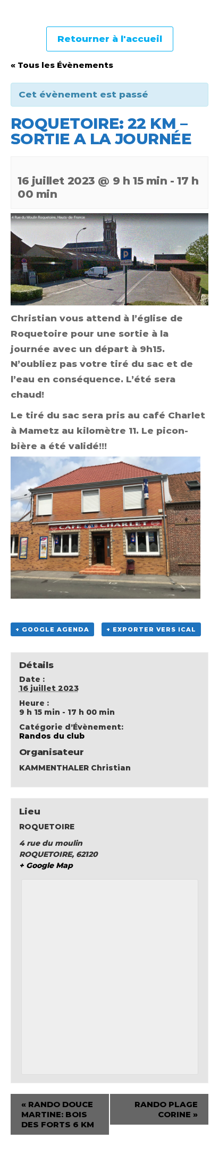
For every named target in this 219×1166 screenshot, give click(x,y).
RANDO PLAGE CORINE (166, 1109)
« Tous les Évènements (62, 65)
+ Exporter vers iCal (151, 629)
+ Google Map (46, 865)
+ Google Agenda (52, 629)
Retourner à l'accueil (109, 38)
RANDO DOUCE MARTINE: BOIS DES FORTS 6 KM (57, 1114)
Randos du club (52, 736)
